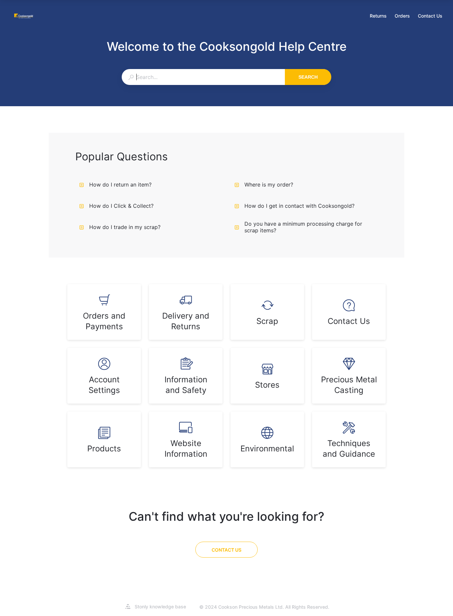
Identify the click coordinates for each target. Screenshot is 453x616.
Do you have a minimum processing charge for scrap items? (303, 227)
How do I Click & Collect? (121, 205)
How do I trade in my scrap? (125, 227)
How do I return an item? (120, 184)
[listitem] (104, 312)
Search (308, 77)
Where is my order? (268, 184)
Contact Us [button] (430, 16)
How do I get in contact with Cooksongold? (299, 205)
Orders (402, 16)
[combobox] (203, 77)
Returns (378, 16)
